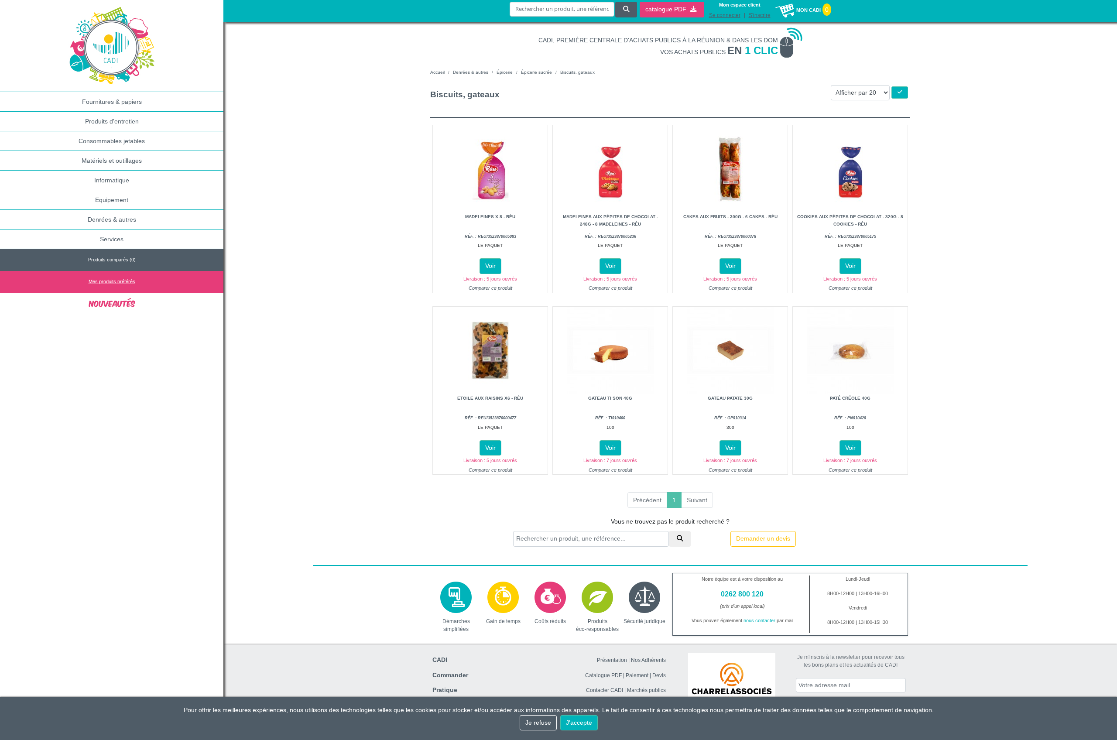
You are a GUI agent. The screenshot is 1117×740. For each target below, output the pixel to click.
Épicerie (505, 72)
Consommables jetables (112, 140)
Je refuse (538, 722)
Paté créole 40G (850, 398)
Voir (490, 265)
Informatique (111, 180)
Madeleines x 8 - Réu (490, 216)
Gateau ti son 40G (610, 398)
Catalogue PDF (603, 675)
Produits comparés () (112, 259)
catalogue (666, 9)
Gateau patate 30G (730, 398)
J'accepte (579, 722)
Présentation (612, 660)
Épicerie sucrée (536, 72)
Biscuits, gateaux (577, 72)
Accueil (437, 72)
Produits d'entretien (112, 121)
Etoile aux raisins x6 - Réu (490, 398)
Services (111, 239)
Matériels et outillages (112, 160)
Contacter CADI (604, 690)
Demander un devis (763, 538)
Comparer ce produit (490, 288)
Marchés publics (646, 690)
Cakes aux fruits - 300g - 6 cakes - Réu (730, 216)
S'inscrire (760, 15)
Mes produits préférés (112, 281)
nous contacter (759, 620)
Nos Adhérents (648, 660)
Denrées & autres (112, 219)
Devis (659, 675)
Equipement (111, 199)
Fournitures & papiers (112, 101)
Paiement (637, 675)
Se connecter (724, 15)
